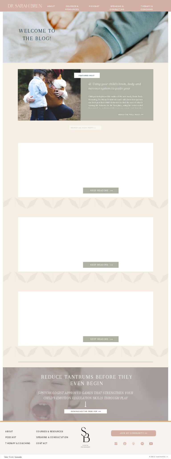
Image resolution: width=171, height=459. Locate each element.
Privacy (11, 456)
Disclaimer (18, 456)
